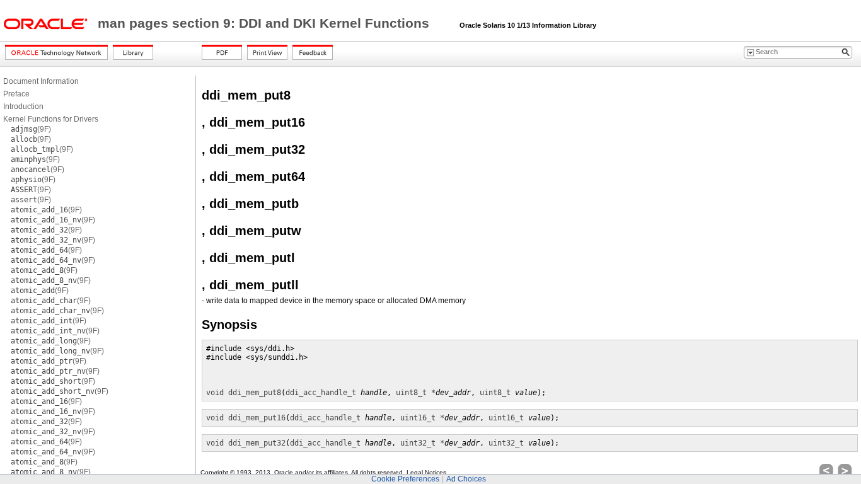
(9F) (31, 129)
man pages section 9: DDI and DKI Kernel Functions (265, 23)
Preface (16, 93)
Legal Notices (426, 472)
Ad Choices (466, 479)
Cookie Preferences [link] (405, 479)
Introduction (23, 106)
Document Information (41, 81)
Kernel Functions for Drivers (50, 119)
